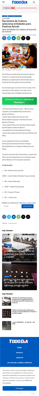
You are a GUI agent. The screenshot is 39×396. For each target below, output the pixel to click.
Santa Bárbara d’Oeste (14, 16)
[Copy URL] (28, 38)
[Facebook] (4, 38)
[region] (19, 381)
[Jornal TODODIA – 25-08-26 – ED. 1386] (6, 325)
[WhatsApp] (18, 38)
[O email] (23, 38)
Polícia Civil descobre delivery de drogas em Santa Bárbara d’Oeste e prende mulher (24, 311)
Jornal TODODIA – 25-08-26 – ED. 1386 (23, 323)
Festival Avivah (12, 223)
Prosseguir (19, 388)
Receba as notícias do (19, 101)
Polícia (7, 276)
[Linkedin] (14, 38)
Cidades (4, 16)
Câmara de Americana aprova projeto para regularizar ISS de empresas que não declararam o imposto (23, 300)
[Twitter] (9, 38)
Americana (8, 245)
